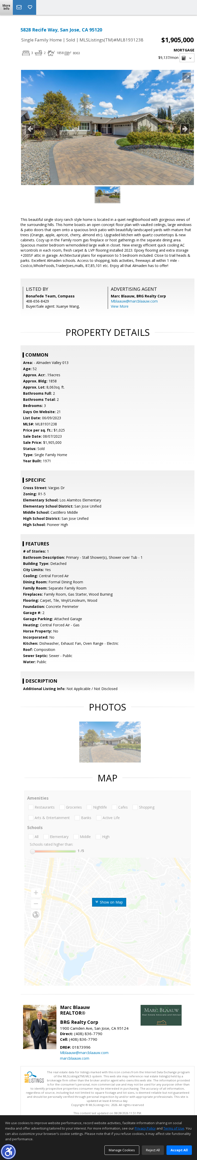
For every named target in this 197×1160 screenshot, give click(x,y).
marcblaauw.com (74, 1058)
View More (120, 306)
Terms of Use (173, 1128)
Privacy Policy (145, 1128)
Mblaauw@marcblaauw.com (134, 301)
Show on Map (111, 902)
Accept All (179, 1150)
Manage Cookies (122, 1150)
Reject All (153, 1150)
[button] (8, 1152)
